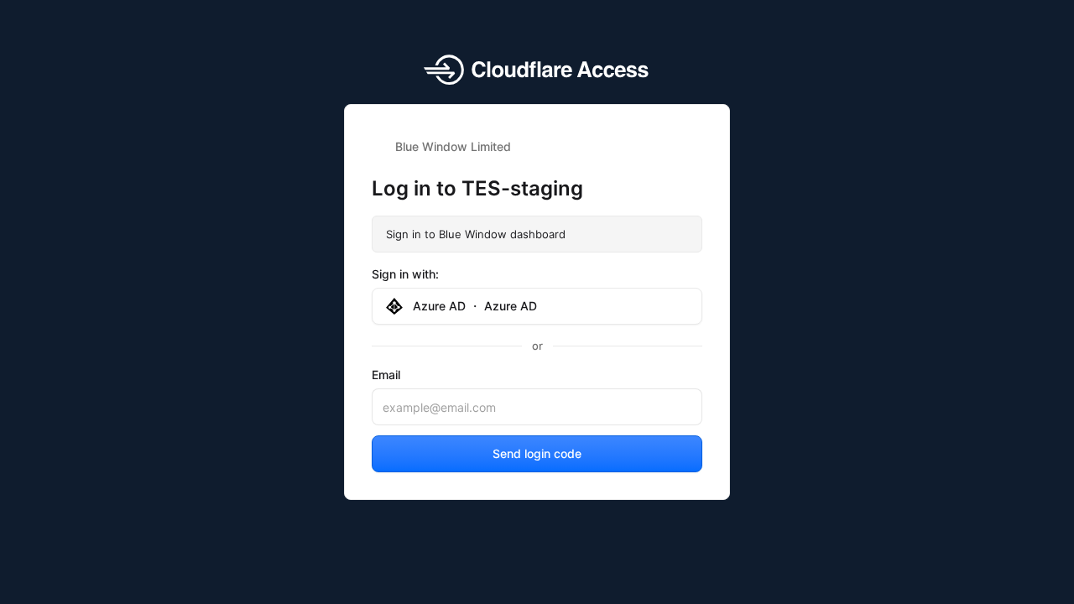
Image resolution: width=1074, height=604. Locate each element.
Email (386, 374)
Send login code (537, 453)
